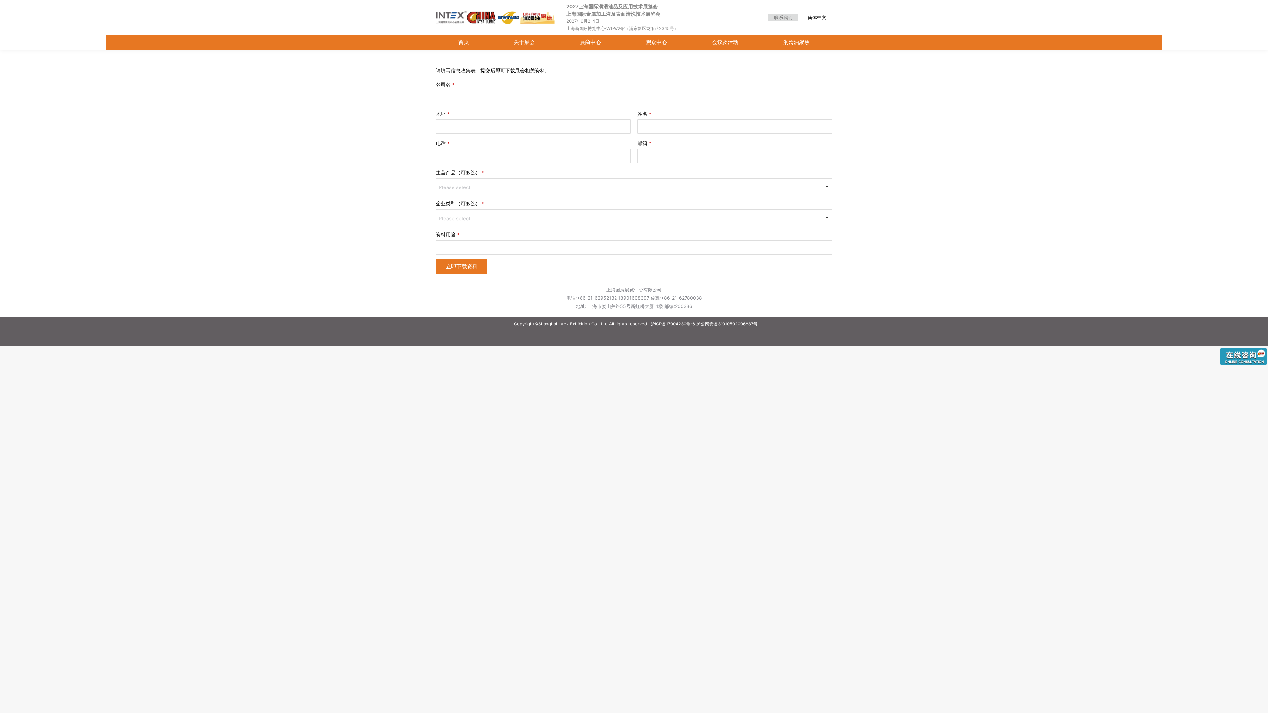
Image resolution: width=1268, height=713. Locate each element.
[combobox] (634, 186)
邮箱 (644, 143)
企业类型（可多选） (460, 203)
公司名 (445, 84)
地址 (443, 114)
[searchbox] (634, 187)
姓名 (644, 114)
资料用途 (448, 234)
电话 (443, 143)
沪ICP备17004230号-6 (673, 323)
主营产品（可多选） (460, 172)
